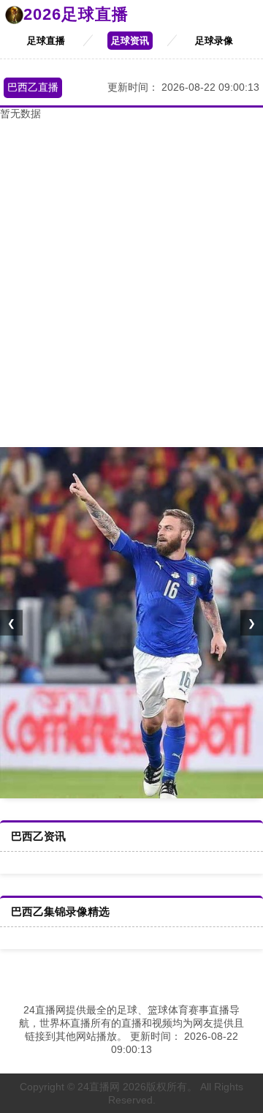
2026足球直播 (76, 14)
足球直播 (46, 40)
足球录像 (214, 40)
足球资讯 (130, 40)
